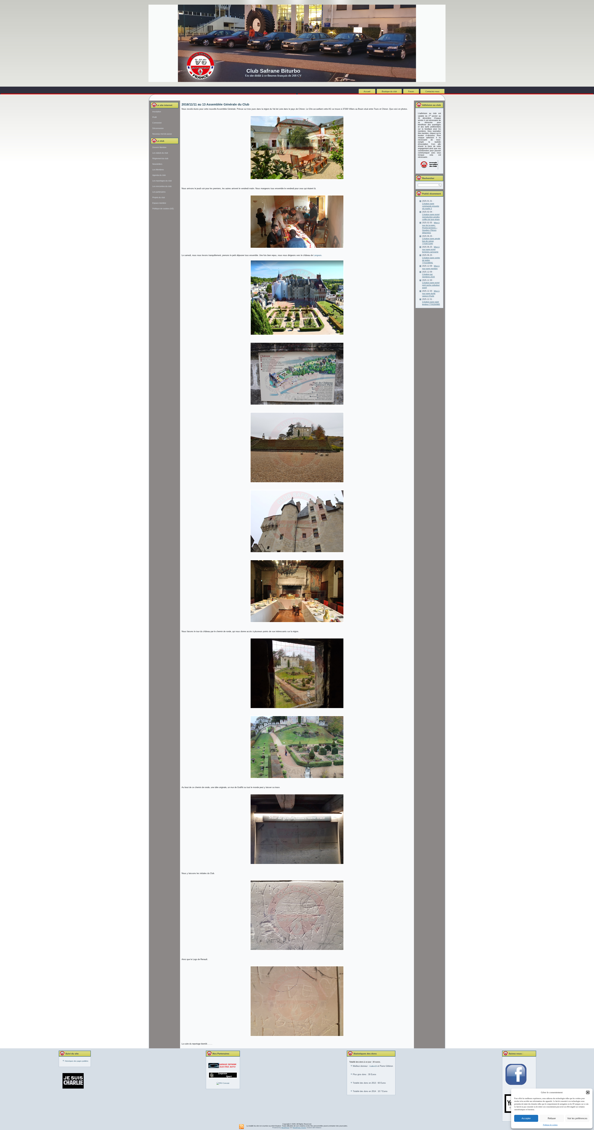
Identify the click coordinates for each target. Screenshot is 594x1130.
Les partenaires (159, 192)
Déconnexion (158, 128)
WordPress (285, 1127)
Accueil (367, 91)
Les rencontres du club (162, 186)
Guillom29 (373, 1066)
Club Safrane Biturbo (273, 71)
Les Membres (158, 170)
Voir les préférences (577, 1118)
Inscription (156, 112)
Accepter (526, 1118)
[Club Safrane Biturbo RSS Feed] (241, 1126)
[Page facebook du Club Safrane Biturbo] (519, 1074)
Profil (154, 117)
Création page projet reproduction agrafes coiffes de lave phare (431, 217)
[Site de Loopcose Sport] (222, 1075)
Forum (411, 91)
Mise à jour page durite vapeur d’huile (430, 293)
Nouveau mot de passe (162, 134)
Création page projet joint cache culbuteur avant (431, 285)
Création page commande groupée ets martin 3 (430, 206)
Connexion (157, 123)
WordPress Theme (299, 1127)
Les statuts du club (160, 153)
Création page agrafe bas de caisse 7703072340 (431, 241)
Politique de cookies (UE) (163, 209)
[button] (587, 1092)
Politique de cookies (550, 1125)
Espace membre (159, 203)
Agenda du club (159, 175)
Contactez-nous (432, 91)
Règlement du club (160, 158)
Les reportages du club (162, 181)
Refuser (552, 1118)
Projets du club (158, 197)
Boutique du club (389, 91)
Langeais (318, 255)
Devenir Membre (159, 147)
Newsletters (157, 164)
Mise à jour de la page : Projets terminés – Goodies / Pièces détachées (430, 228)
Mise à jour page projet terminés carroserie (430, 249)
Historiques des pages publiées (76, 1061)
